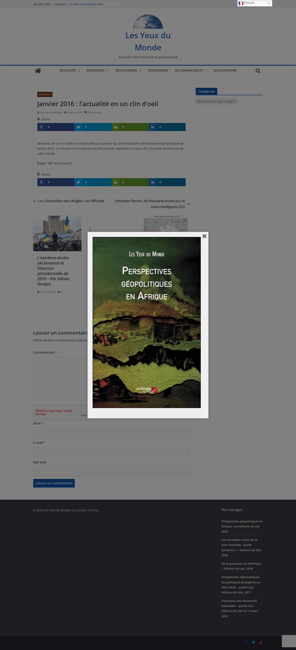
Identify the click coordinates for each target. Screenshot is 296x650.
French (248, 3)
